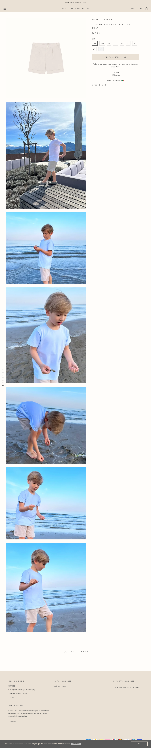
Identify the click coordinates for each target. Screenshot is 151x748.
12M (94, 43)
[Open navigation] (5, 9)
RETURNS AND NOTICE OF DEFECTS (21, 690)
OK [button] (139, 744)
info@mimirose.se (59, 686)
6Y (135, 43)
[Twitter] (102, 85)
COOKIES (11, 697)
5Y (128, 43)
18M (102, 43)
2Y (109, 43)
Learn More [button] (76, 744)
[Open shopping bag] (146, 8)
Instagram (13, 721)
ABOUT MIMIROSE (15, 706)
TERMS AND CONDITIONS (17, 694)
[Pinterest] (105, 85)
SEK (132, 9)
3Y (115, 43)
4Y (122, 43)
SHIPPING (11, 686)
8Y (94, 49)
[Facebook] (99, 85)
